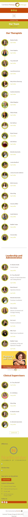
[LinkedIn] (14, 10)
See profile (13, 136)
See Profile (13, 42)
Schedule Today (14, 20)
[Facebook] (12, 10)
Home (11, 26)
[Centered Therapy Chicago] (14, 5)
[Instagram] (16, 10)
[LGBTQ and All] (1, 464)
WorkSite (18, 511)
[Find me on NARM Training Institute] (14, 470)
